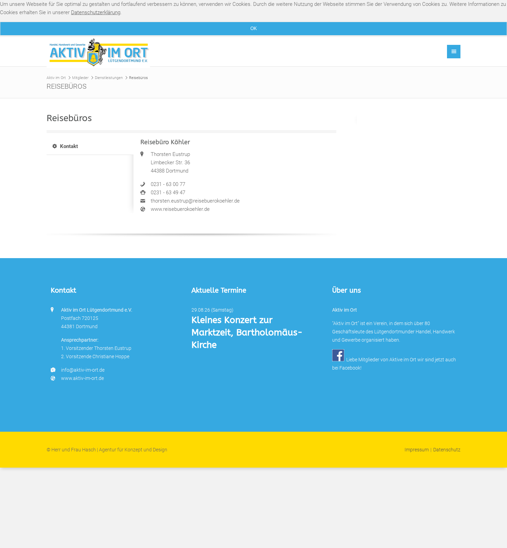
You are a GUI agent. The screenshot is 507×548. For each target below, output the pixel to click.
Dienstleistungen (109, 78)
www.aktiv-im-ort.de (82, 378)
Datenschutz (446, 449)
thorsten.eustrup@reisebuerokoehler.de (195, 201)
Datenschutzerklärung (95, 12)
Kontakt (69, 146)
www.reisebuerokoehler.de (180, 209)
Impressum (417, 449)
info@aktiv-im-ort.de (83, 370)
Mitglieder (80, 78)
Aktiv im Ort (56, 78)
